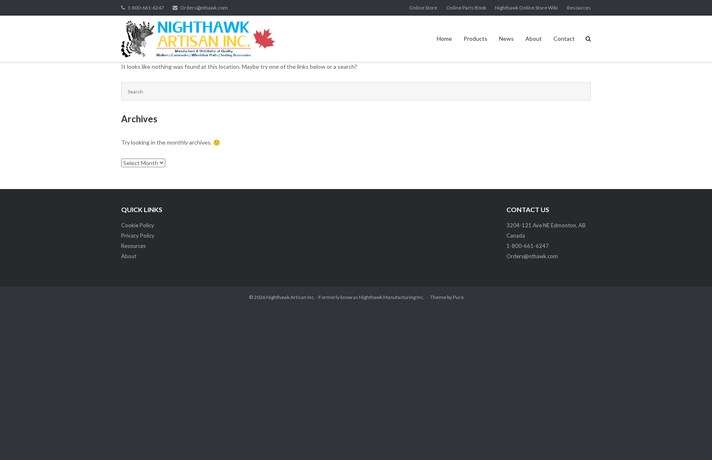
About (533, 38)
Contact (564, 38)
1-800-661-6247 (145, 8)
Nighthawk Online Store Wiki (526, 8)
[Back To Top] (692, 440)
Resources (579, 8)
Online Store (423, 8)
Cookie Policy (137, 225)
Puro (458, 297)
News (506, 38)
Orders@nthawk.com (204, 8)
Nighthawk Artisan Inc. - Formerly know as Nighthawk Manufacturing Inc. (345, 297)
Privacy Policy (138, 235)
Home (444, 38)
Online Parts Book (466, 8)
